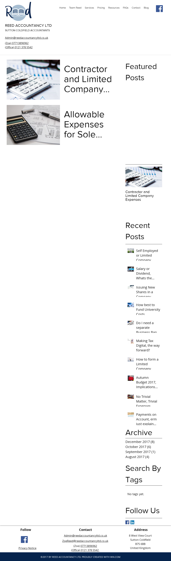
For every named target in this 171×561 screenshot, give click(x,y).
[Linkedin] (132, 522)
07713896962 (88, 546)
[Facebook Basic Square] (127, 522)
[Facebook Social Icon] (159, 8)
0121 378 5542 (90, 550)
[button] (114, 7)
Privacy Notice (27, 548)
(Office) (76, 550)
